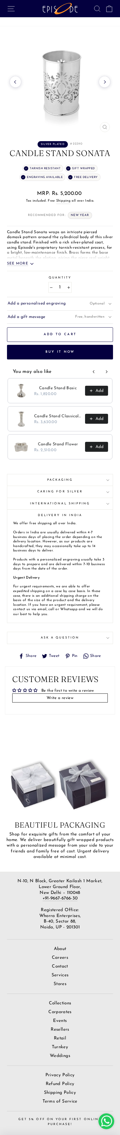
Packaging (60, 480)
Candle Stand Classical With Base (58, 416)
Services (60, 975)
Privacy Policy (60, 1075)
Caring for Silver (60, 491)
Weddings (60, 1056)
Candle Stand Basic (58, 388)
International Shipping (60, 503)
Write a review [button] (60, 698)
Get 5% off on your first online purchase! (60, 1122)
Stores (60, 984)
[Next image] (104, 82)
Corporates (59, 1012)
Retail (60, 1038)
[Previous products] (93, 372)
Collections (60, 1003)
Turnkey (60, 1047)
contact (19, 609)
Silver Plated (53, 144)
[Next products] (106, 372)
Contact (60, 966)
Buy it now (60, 352)
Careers (60, 958)
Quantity (60, 277)
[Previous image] (15, 82)
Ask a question (60, 637)
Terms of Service (60, 1101)
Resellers (60, 1029)
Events (60, 1021)
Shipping (63, 201)
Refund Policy (60, 1084)
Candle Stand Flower (58, 444)
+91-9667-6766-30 (60, 898)
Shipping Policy (60, 1093)
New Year (80, 215)
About (60, 949)
